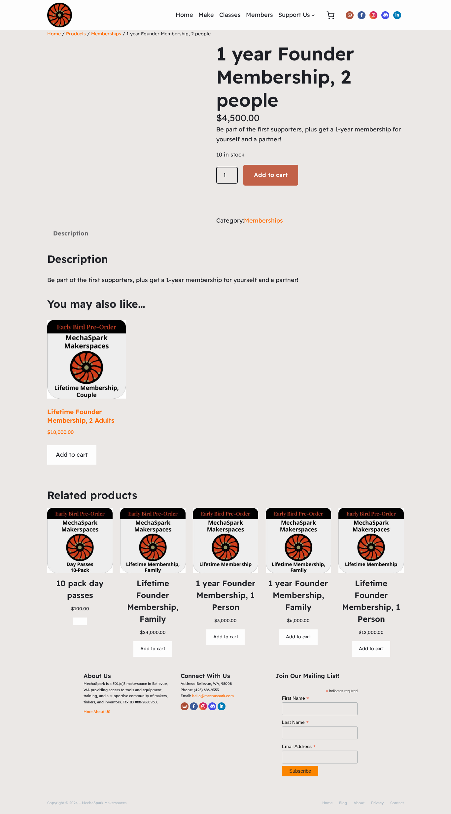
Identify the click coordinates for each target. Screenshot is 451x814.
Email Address (299, 746)
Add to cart (271, 175)
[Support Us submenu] (313, 15)
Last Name (295, 722)
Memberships (106, 34)
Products (76, 34)
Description (70, 233)
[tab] (70, 234)
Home (54, 34)
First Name (295, 698)
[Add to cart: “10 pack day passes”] (80, 621)
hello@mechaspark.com (213, 695)
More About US (97, 711)
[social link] (350, 15)
